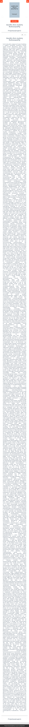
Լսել (15, 21)
